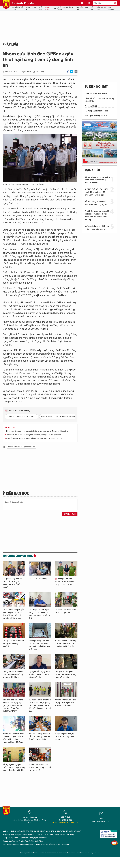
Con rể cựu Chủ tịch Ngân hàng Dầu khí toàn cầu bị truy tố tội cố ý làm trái (34, 438)
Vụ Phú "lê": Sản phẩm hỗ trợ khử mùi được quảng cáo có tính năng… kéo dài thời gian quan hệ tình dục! (40, 705)
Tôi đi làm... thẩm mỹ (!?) (39, 579)
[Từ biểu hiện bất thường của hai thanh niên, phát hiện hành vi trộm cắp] (66, 630)
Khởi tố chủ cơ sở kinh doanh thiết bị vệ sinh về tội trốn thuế (40, 767)
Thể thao (92, 8)
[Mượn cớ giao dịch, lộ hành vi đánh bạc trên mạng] (66, 723)
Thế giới (40, 8)
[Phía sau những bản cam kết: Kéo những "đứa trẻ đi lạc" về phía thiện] (40, 723)
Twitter (71, 71)
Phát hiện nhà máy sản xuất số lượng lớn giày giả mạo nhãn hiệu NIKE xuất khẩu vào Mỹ (97, 215)
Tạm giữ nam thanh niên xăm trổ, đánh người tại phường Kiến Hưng (13, 674)
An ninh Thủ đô (22, 3)
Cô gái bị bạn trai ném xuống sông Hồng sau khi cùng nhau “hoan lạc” (97, 180)
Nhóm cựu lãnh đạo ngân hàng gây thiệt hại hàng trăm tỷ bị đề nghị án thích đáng (37, 431)
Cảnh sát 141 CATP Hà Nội (96, 94)
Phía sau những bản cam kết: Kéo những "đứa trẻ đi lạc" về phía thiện (39, 736)
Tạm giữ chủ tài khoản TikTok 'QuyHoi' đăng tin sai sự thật (64, 582)
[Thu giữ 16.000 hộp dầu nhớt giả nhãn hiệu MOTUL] (14, 630)
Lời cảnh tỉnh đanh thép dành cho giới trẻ (65, 611)
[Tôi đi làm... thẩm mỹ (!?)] (40, 568)
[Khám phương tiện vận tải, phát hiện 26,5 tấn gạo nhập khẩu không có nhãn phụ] (40, 630)
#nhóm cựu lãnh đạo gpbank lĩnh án (21, 447)
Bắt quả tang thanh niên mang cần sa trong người (96, 203)
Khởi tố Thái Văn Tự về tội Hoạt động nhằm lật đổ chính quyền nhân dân (96, 192)
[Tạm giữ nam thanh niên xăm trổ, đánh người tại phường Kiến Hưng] (14, 661)
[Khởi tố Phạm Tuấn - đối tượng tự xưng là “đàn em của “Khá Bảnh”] (66, 689)
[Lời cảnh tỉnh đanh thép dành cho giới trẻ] (66, 599)
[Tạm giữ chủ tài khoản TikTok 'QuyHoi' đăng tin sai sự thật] (66, 568)
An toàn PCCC (91, 106)
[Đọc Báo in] (90, 3)
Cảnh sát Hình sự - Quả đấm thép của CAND (99, 99)
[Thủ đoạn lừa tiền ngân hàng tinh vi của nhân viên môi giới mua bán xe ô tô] (40, 599)
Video (55, 8)
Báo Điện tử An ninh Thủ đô (6, 4)
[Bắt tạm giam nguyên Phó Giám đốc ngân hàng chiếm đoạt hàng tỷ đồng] (14, 754)
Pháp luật (47, 8)
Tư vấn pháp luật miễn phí (96, 111)
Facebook (67, 71)
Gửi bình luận (70, 514)
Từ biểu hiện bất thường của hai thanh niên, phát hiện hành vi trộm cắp (66, 644)
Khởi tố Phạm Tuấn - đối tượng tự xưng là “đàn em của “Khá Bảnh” (65, 703)
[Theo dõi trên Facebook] (79, 3)
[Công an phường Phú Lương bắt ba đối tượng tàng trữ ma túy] (66, 661)
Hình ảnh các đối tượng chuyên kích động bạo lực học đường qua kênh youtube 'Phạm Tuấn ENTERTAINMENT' (13, 705)
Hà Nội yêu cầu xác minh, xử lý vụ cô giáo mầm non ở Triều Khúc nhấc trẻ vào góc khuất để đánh (14, 738)
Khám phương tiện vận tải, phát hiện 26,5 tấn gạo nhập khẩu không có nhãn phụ (39, 645)
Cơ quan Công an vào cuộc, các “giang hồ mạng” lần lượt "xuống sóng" (12, 583)
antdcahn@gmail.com (100, 821)
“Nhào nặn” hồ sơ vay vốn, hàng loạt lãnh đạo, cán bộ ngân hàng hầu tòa (33, 435)
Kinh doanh (111, 8)
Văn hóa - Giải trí (82, 8)
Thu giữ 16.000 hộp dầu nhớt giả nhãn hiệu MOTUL (13, 644)
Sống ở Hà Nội (101, 8)
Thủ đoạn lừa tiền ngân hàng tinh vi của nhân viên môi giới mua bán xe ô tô (40, 614)
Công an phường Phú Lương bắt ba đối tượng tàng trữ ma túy (65, 674)
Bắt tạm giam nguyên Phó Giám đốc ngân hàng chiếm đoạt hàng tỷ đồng (14, 767)
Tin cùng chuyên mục (18, 555)
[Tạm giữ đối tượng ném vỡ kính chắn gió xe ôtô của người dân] (40, 661)
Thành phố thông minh (65, 8)
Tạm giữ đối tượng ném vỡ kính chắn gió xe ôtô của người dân (39, 674)
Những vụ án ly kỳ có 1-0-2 (96, 116)
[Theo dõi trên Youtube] (82, 3)
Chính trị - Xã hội (31, 8)
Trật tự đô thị (18, 8)
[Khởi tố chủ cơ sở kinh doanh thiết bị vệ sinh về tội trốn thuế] (40, 754)
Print (76, 71)
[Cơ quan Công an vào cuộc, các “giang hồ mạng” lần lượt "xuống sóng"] (14, 568)
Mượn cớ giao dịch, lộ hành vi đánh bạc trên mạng (64, 736)
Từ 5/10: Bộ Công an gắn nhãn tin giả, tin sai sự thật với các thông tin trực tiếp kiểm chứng (13, 614)
